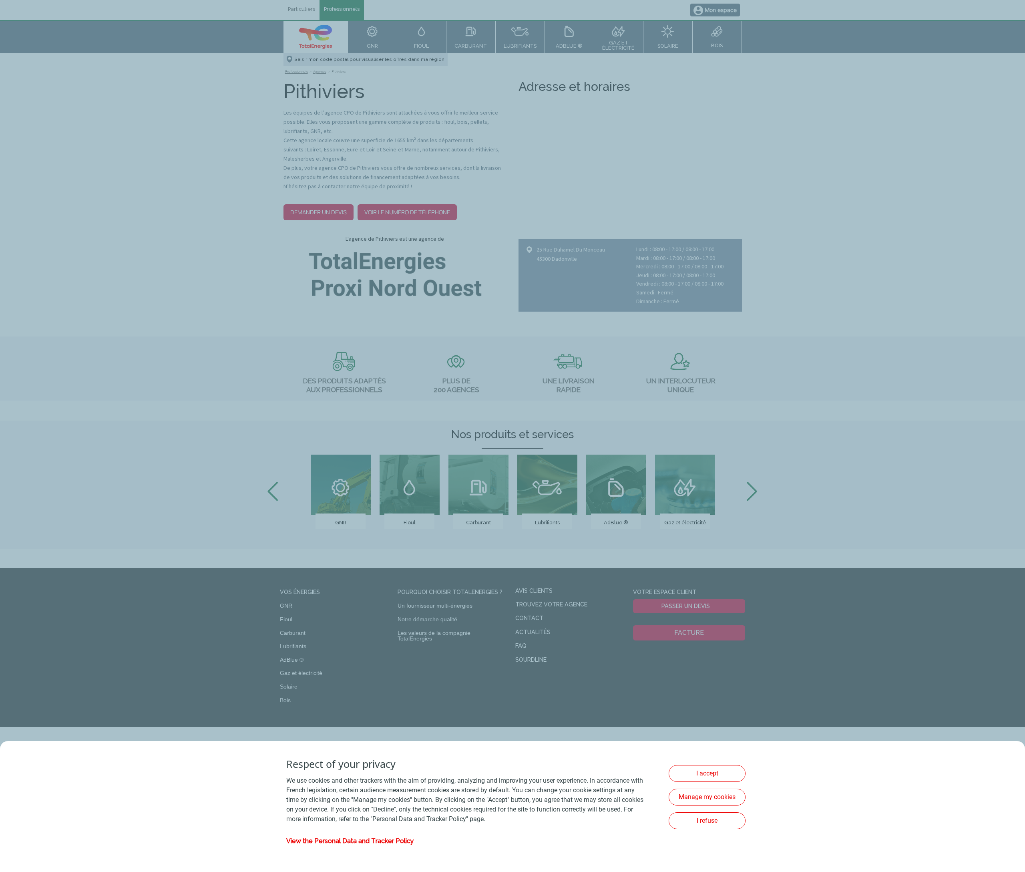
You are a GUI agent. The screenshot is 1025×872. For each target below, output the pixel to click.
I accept (707, 773)
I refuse (707, 820)
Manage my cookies (707, 797)
